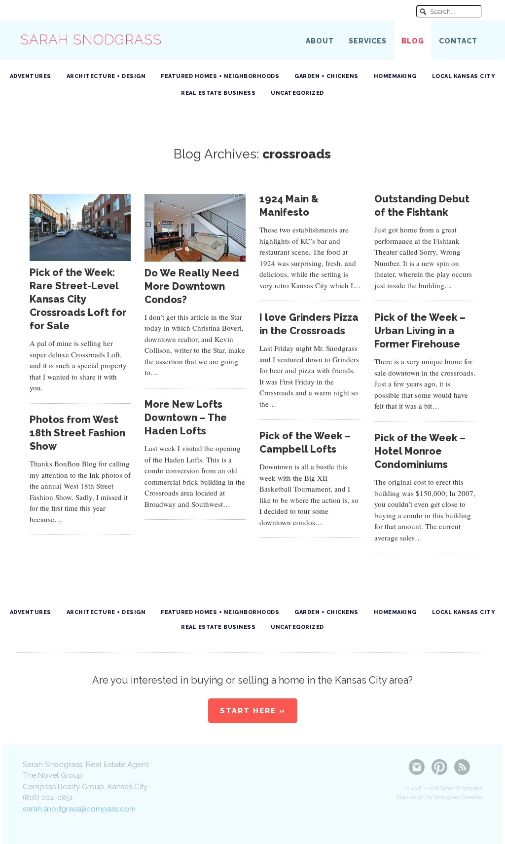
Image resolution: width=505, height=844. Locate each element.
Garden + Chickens (326, 76)
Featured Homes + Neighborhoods (220, 76)
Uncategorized (297, 93)
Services (368, 41)
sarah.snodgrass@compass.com (79, 809)
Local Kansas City (464, 76)
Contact (458, 41)
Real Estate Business (218, 93)
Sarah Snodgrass (91, 40)
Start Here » (253, 710)
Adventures (30, 76)
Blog (412, 41)
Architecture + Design (106, 76)
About (320, 41)
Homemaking (395, 76)
